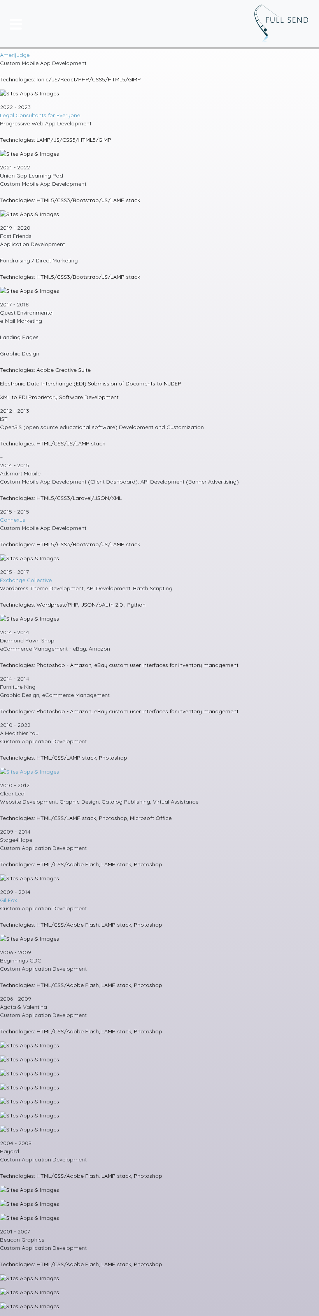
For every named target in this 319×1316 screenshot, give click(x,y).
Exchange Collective (26, 580)
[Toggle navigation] (15, 23)
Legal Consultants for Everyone (40, 115)
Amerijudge (15, 54)
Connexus (12, 519)
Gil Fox (8, 900)
